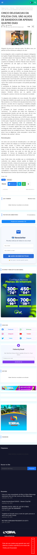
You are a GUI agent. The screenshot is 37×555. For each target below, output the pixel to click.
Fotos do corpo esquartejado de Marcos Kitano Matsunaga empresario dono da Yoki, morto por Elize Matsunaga (18, 495)
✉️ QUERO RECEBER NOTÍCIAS (18, 256)
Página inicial (4, 8)
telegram (28, 338)
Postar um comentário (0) (18, 221)
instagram (10, 333)
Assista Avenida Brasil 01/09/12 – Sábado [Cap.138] (16, 501)
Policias (12, 8)
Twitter (19, 184)
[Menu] (2, 2)
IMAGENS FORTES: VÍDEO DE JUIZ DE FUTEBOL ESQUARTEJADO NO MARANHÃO (15, 507)
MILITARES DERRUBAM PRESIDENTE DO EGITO (15, 520)
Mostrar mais (31, 198)
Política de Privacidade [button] (10, 548)
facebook (10, 329)
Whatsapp (24, 184)
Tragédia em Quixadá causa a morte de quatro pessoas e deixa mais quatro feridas (18, 514)
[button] (31, 2)
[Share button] (28, 184)
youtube (29, 333)
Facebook (13, 184)
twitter (10, 338)
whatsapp (28, 329)
